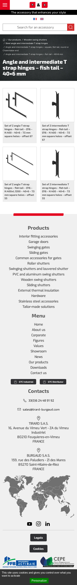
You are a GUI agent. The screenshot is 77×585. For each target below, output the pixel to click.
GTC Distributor (55, 381)
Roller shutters (38, 263)
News (39, 357)
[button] (5, 5)
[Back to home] (38, 5)
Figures (38, 340)
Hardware (38, 296)
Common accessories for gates (38, 258)
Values (38, 346)
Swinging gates (38, 247)
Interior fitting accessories (38, 236)
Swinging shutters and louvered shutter (38, 269)
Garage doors (38, 242)
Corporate (38, 335)
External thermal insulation (38, 290)
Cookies (38, 548)
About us (38, 330)
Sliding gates (38, 253)
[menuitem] (35, 18)
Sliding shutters (38, 285)
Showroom (39, 351)
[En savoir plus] (20, 561)
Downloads (38, 367)
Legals (38, 537)
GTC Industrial (26, 381)
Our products (38, 362)
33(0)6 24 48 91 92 (41, 400)
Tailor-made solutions (39, 307)
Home (38, 324)
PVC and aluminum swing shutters (38, 274)
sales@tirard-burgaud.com (41, 409)
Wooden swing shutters (38, 280)
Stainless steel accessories (38, 301)
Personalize (39, 580)
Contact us (39, 373)
